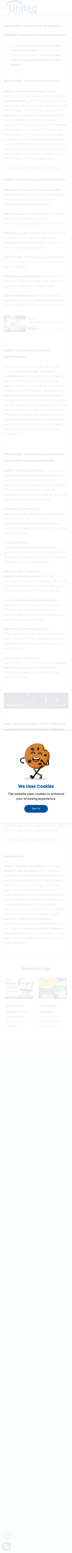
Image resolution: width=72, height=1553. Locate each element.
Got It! (36, 809)
